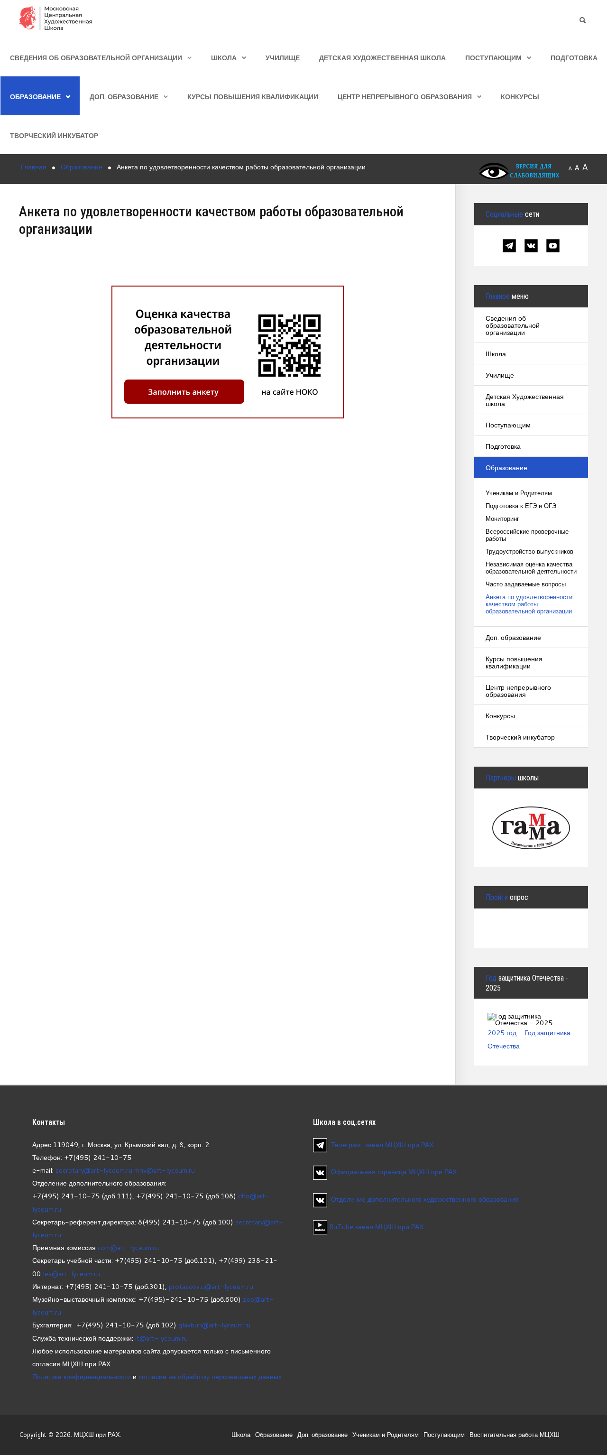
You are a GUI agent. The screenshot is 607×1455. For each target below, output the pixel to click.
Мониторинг (502, 518)
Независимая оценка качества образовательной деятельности (531, 568)
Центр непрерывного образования (405, 97)
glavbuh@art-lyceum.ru (214, 1325)
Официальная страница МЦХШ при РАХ (394, 1172)
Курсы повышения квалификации (252, 97)
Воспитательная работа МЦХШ (514, 1434)
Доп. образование (124, 97)
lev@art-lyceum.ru (71, 1274)
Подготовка (574, 58)
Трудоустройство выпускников (529, 551)
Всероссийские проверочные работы (527, 535)
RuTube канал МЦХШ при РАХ (375, 1227)
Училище (283, 58)
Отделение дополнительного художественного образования (425, 1199)
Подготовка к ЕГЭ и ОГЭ (521, 506)
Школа (224, 58)
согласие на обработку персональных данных (210, 1376)
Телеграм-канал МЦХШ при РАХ (382, 1144)
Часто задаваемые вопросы (526, 584)
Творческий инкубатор (54, 135)
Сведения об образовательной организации (96, 58)
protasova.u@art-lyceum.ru (211, 1286)
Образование (35, 97)
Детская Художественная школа (382, 58)
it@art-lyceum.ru (161, 1338)
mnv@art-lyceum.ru (164, 1170)
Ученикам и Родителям (519, 493)
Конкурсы (520, 97)
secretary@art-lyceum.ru (93, 1170)
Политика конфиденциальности (81, 1376)
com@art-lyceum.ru (128, 1247)
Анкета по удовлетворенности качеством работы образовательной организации (529, 604)
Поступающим (493, 58)
